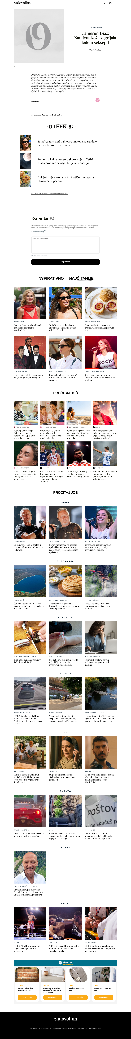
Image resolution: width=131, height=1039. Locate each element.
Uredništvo (57, 1028)
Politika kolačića (95, 1028)
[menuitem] (110, 3)
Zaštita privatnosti (69, 1028)
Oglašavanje (82, 1028)
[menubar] (110, 3)
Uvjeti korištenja (45, 1028)
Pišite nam (33, 1028)
